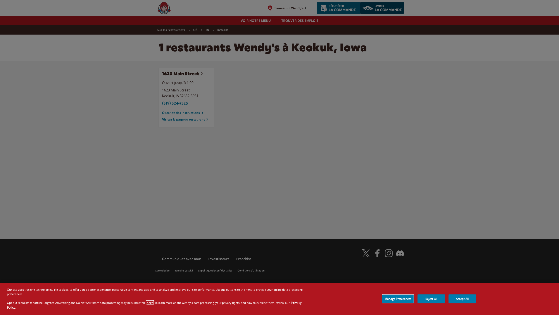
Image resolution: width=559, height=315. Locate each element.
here (150, 303)
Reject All (431, 299)
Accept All (462, 299)
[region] (279, 299)
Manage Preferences (398, 299)
